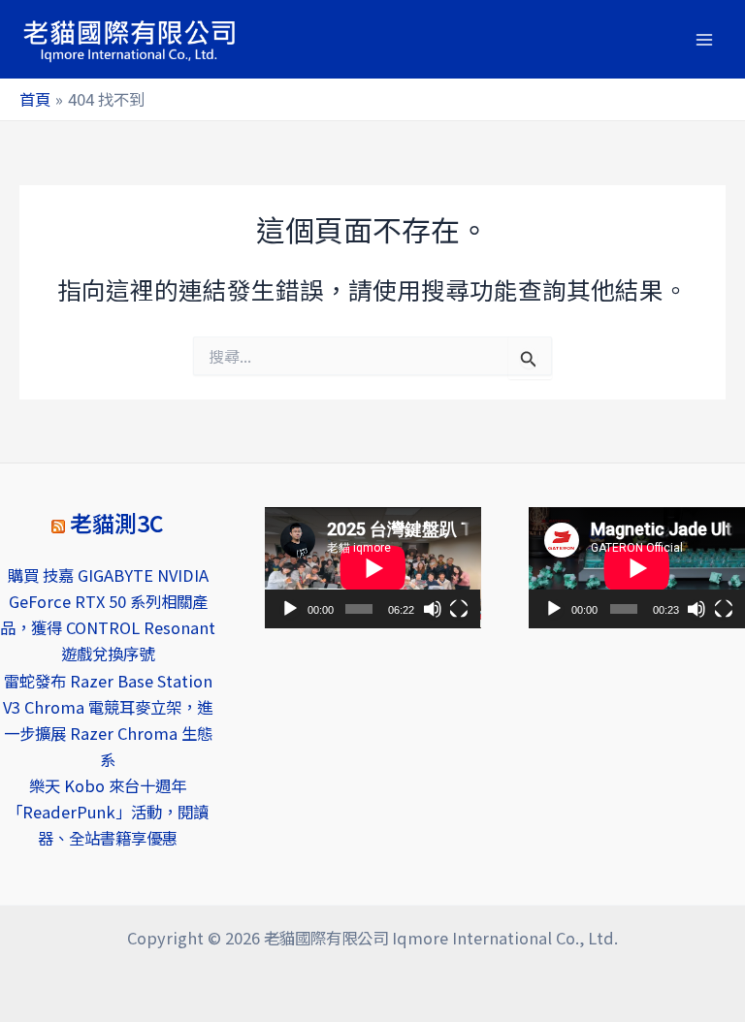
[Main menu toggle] (704, 39)
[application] (373, 567)
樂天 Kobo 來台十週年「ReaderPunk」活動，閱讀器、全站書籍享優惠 (108, 811)
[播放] (290, 609)
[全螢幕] (459, 609)
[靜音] (432, 609)
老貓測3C (117, 523)
